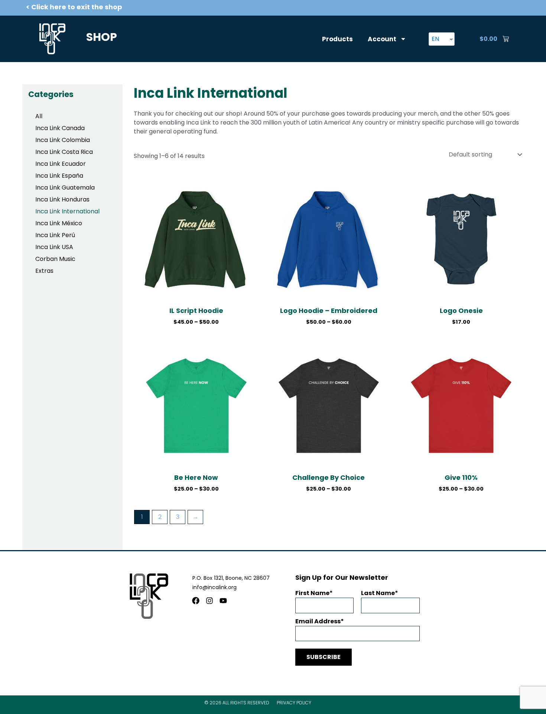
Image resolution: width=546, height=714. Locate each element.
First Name (312, 593)
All (38, 116)
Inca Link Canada (60, 128)
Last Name (378, 593)
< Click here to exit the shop (74, 7)
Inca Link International (67, 211)
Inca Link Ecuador (60, 163)
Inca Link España (59, 175)
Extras (44, 270)
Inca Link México (58, 223)
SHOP (101, 37)
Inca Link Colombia (62, 140)
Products (337, 39)
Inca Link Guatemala (65, 187)
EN (435, 39)
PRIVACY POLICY (294, 703)
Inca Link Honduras (62, 199)
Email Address (318, 621)
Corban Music (55, 259)
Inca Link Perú (55, 235)
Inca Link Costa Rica (64, 152)
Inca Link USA (54, 247)
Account (382, 39)
